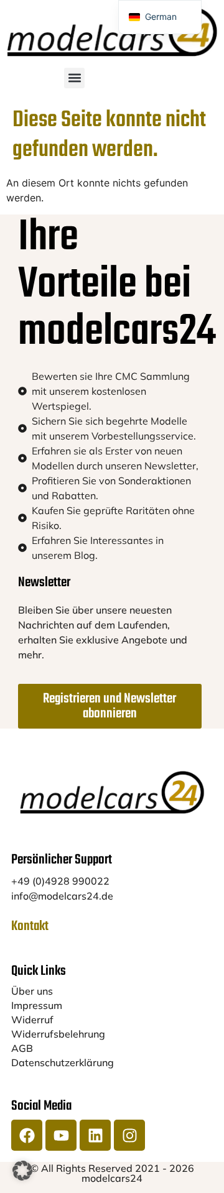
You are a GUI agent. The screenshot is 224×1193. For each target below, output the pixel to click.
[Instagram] (129, 1135)
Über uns (32, 991)
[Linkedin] (95, 1135)
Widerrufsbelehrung (58, 1034)
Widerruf (32, 1019)
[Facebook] (26, 1135)
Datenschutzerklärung (62, 1062)
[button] (74, 78)
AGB (22, 1048)
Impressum (36, 1005)
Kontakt (30, 926)
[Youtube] (61, 1135)
